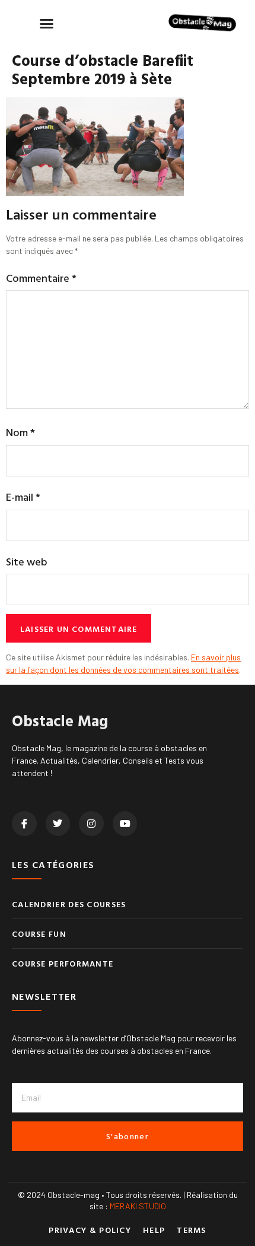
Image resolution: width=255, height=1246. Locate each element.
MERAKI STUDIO (138, 1206)
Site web (26, 562)
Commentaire (41, 278)
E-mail (23, 497)
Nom (20, 432)
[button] (47, 23)
